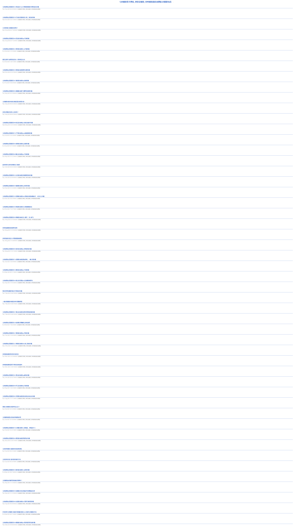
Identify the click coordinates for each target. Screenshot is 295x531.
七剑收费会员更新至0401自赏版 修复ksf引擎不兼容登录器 (18, 501)
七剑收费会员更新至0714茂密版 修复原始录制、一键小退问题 (19, 259)
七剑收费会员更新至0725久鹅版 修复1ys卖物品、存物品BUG (19, 427)
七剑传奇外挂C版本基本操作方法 (12, 459)
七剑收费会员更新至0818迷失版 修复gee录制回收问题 (17, 249)
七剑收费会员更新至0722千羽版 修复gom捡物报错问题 (17, 133)
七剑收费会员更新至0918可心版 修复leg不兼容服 (16, 385)
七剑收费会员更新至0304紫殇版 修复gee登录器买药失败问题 (19, 522)
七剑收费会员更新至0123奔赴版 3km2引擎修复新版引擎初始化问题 (21, 7)
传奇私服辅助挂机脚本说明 (10, 228)
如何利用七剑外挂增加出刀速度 (11, 164)
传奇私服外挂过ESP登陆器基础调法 (12, 238)
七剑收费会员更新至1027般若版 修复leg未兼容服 (16, 80)
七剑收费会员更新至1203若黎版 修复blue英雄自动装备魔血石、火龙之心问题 (23, 196)
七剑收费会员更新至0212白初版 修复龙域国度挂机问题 (17, 175)
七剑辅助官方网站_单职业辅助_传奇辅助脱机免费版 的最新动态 (145, 2)
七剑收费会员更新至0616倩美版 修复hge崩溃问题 (16, 143)
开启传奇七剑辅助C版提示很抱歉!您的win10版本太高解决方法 (19, 512)
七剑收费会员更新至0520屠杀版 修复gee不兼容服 (16, 270)
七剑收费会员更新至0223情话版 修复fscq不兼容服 (16, 49)
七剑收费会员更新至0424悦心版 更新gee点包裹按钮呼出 (18, 280)
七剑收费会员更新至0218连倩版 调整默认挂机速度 (16, 322)
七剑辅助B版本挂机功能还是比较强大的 (13, 101)
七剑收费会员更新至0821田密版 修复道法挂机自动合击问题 (19, 396)
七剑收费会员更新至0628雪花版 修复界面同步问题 (16, 438)
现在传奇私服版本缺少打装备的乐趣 (12, 291)
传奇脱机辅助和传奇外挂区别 (11, 354)
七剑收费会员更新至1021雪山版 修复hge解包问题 (16, 375)
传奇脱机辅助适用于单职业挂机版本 (12, 364)
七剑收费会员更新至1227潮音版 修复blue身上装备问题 (17, 343)
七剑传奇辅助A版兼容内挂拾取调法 (12, 449)
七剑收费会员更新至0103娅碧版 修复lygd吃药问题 (16, 185)
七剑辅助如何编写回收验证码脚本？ (12, 480)
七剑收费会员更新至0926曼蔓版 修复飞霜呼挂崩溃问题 (17, 91)
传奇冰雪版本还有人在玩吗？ (11, 112)
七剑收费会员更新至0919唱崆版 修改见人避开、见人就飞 (18, 217)
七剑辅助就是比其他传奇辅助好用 (12, 417)
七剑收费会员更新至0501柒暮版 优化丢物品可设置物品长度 (19, 491)
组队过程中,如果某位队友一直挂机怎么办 (14, 59)
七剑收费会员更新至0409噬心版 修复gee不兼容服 (16, 154)
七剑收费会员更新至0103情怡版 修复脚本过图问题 (16, 70)
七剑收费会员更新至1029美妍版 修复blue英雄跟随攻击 (17, 206)
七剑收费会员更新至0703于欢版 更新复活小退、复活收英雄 (19, 17)
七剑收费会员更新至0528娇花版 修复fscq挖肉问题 (16, 470)
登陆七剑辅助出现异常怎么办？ (11, 406)
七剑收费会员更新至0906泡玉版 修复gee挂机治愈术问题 (18, 122)
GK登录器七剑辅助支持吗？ (10, 28)
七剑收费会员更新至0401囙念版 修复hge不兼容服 (16, 38)
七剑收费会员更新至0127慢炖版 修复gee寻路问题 (16, 333)
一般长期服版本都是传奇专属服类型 (12, 301)
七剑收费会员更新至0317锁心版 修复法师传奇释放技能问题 (19, 312)
